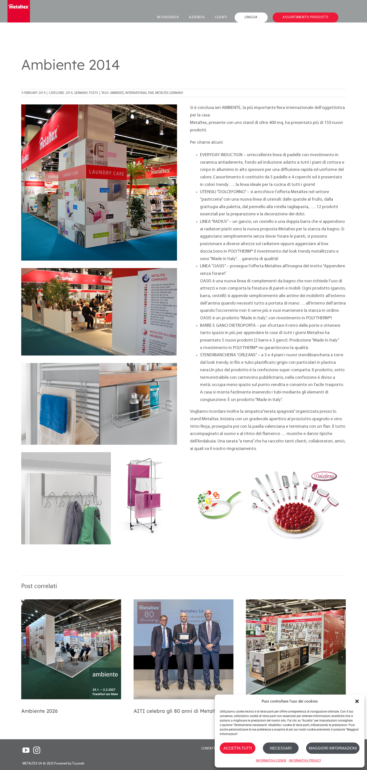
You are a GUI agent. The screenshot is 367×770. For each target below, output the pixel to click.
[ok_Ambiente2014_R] (99, 270)
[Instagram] (36, 750)
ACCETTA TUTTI (237, 748)
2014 (68, 93)
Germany (81, 93)
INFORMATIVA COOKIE (271, 760)
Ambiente (117, 93)
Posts (93, 93)
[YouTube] (25, 750)
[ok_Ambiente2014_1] (99, 454)
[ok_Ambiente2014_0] (99, 106)
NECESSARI (281, 748)
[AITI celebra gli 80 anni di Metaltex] (183, 649)
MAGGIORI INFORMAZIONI (333, 748)
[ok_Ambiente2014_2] (268, 467)
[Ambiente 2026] (71, 649)
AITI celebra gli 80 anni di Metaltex (177, 711)
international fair (139, 93)
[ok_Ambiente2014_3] (99, 365)
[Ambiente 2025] (296, 649)
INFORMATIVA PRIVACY (305, 760)
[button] (357, 701)
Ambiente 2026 (39, 711)
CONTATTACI (210, 749)
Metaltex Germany (169, 93)
